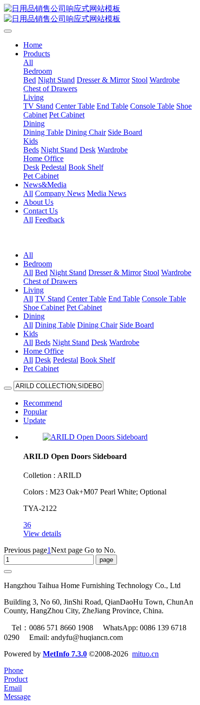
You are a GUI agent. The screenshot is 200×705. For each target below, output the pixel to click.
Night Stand (68, 272)
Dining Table (55, 325)
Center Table (86, 299)
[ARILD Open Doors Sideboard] (95, 437)
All (28, 62)
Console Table (164, 299)
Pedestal (65, 360)
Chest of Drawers (50, 281)
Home (32, 45)
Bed (41, 272)
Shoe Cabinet (44, 307)
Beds (42, 342)
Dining (34, 316)
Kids (30, 333)
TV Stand (50, 299)
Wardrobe (176, 272)
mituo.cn (145, 654)
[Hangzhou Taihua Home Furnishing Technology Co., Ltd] (100, 14)
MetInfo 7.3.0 (65, 654)
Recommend (42, 403)
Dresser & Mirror (114, 272)
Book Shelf (97, 360)
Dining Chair (97, 325)
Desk (99, 342)
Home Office (43, 351)
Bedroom (37, 264)
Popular (35, 412)
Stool (151, 272)
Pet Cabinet (84, 307)
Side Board (136, 325)
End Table (124, 299)
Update (34, 420)
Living (33, 290)
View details (42, 533)
